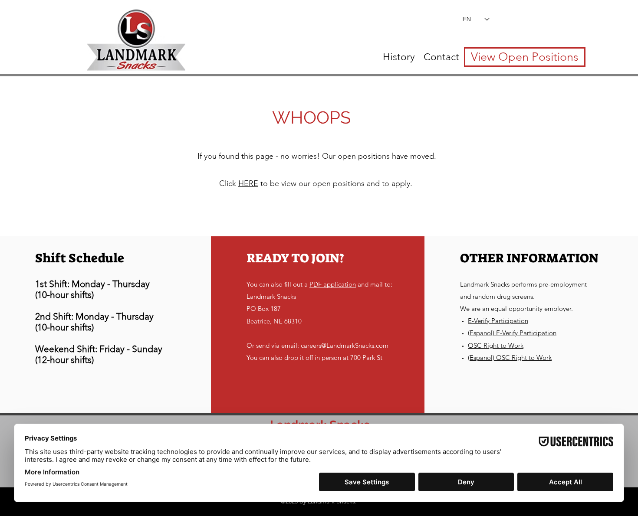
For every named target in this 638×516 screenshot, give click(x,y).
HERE (248, 183)
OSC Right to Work (495, 345)
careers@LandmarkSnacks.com (344, 345)
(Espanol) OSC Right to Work (510, 357)
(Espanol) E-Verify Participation (512, 333)
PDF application (332, 284)
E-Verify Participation (498, 321)
